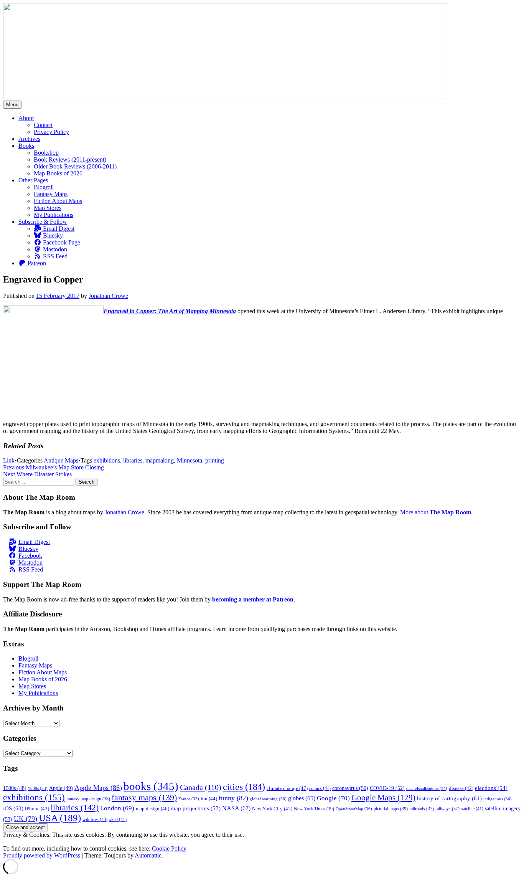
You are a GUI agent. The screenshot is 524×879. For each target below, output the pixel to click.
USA (60, 818)
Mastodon (54, 249)
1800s (38, 788)
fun (209, 798)
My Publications (53, 214)
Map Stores (47, 208)
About (26, 118)
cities (244, 787)
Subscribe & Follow (42, 221)
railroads (421, 808)
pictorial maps (391, 808)
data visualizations (426, 788)
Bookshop (46, 152)
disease (461, 788)
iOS (13, 808)
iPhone (37, 808)
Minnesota (189, 460)
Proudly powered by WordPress (41, 855)
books (151, 786)
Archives (29, 138)
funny (233, 798)
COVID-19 (387, 788)
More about (435, 512)
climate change (287, 788)
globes (301, 798)
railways (447, 808)
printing (214, 460)
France (188, 799)
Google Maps (383, 797)
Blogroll (44, 187)
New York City (272, 808)
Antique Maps (61, 460)
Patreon (36, 263)
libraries (132, 460)
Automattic (148, 855)
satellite (472, 808)
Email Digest (57, 228)
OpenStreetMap (354, 808)
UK (25, 819)
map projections (196, 808)
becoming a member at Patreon (252, 599)
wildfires (94, 819)
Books (26, 145)
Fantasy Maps (51, 194)
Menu (12, 104)
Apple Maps (98, 787)
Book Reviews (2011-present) (70, 159)
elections (491, 788)
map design (152, 808)
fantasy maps (144, 797)
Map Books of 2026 (58, 173)
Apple (61, 788)
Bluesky (52, 235)
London (117, 808)
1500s (14, 788)
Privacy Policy (51, 132)
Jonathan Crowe (108, 295)
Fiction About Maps (58, 201)
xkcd (118, 819)
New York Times (314, 808)
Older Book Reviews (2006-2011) (75, 166)
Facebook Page (60, 242)
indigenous (497, 798)
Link (9, 460)
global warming (268, 798)
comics (320, 788)
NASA (236, 808)
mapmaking (159, 460)
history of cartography (449, 798)
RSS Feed (54, 256)
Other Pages (33, 180)
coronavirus (350, 788)
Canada (200, 787)
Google (333, 798)
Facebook (30, 555)
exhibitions (107, 460)
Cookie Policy (169, 848)
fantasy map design (88, 798)
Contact (43, 125)
